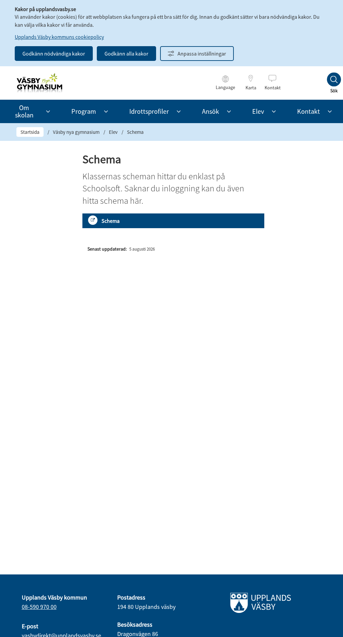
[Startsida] (39, 83)
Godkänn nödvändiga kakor (53, 53)
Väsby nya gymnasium (76, 132)
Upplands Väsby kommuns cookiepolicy (59, 36)
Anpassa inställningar (202, 53)
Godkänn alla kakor (126, 53)
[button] (48, 111)
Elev (113, 132)
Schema (110, 220)
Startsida (30, 132)
